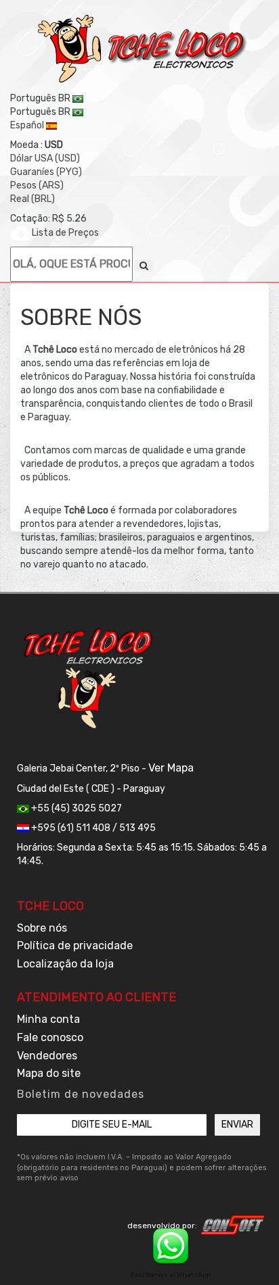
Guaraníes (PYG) (46, 172)
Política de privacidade (75, 945)
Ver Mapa (171, 767)
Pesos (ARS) (37, 185)
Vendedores (47, 1055)
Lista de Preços (65, 232)
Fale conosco (50, 1037)
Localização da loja (65, 963)
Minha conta (48, 1019)
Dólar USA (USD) (45, 158)
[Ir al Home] (143, 48)
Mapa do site (49, 1073)
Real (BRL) (32, 199)
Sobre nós (42, 928)
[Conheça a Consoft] (233, 1224)
